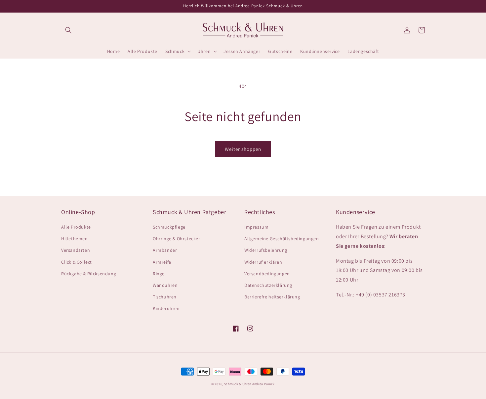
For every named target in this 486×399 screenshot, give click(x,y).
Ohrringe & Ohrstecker (176, 239)
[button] (68, 30)
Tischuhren (165, 297)
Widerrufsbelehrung (265, 250)
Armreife (162, 262)
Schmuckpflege (169, 227)
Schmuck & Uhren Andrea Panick (249, 384)
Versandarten (75, 250)
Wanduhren (165, 285)
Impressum (256, 227)
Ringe (159, 274)
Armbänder (165, 250)
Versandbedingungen (267, 274)
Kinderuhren (166, 308)
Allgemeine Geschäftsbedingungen (281, 239)
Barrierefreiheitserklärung (272, 297)
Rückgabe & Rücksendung (88, 274)
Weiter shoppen (243, 149)
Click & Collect (76, 262)
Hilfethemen (74, 239)
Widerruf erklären (263, 262)
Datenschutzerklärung (268, 285)
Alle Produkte (76, 227)
